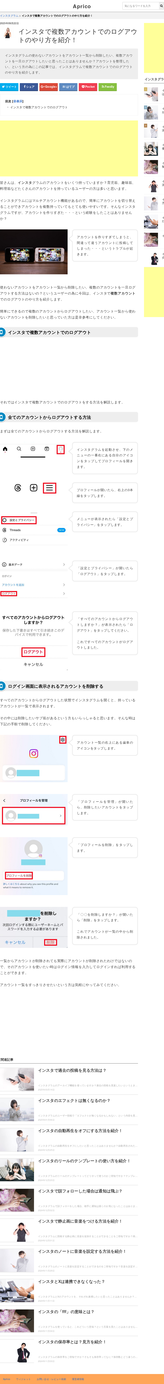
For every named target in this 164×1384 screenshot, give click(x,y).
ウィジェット (23, 1379)
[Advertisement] (69, 148)
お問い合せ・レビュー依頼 (51, 1379)
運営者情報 (78, 1379)
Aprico (82, 6)
